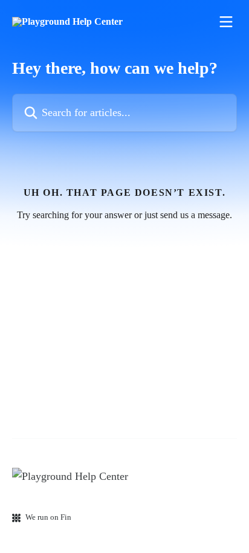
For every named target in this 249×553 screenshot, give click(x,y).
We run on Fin (48, 517)
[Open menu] (226, 22)
